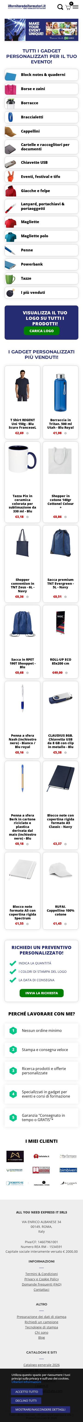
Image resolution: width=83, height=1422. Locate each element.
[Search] (60, 7)
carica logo (42, 331)
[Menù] (75, 7)
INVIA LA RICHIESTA (41, 993)
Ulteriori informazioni (26, 1382)
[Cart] (68, 7)
